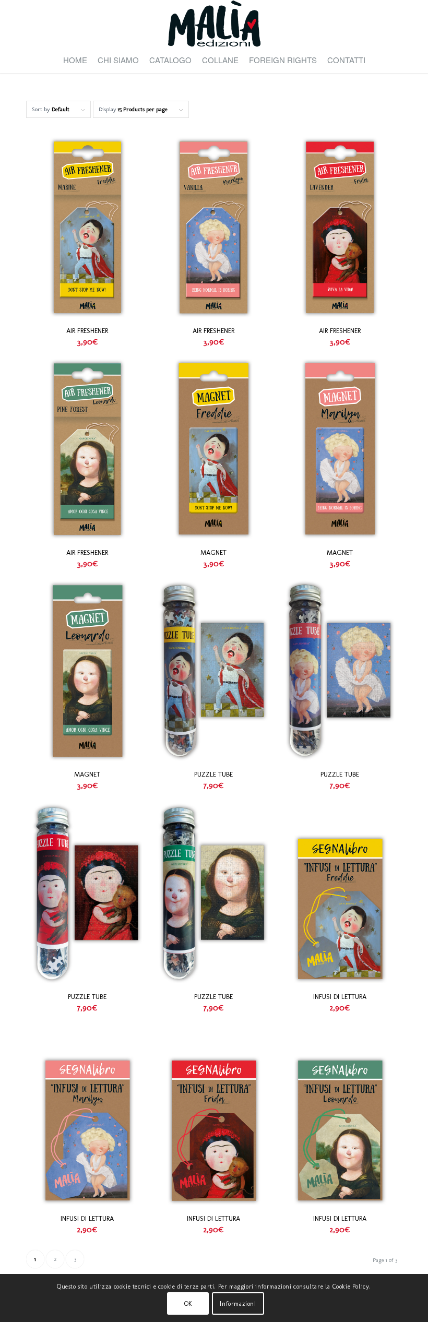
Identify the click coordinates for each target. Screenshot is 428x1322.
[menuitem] (75, 60)
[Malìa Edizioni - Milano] (214, 23)
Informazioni (238, 1303)
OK (188, 1303)
